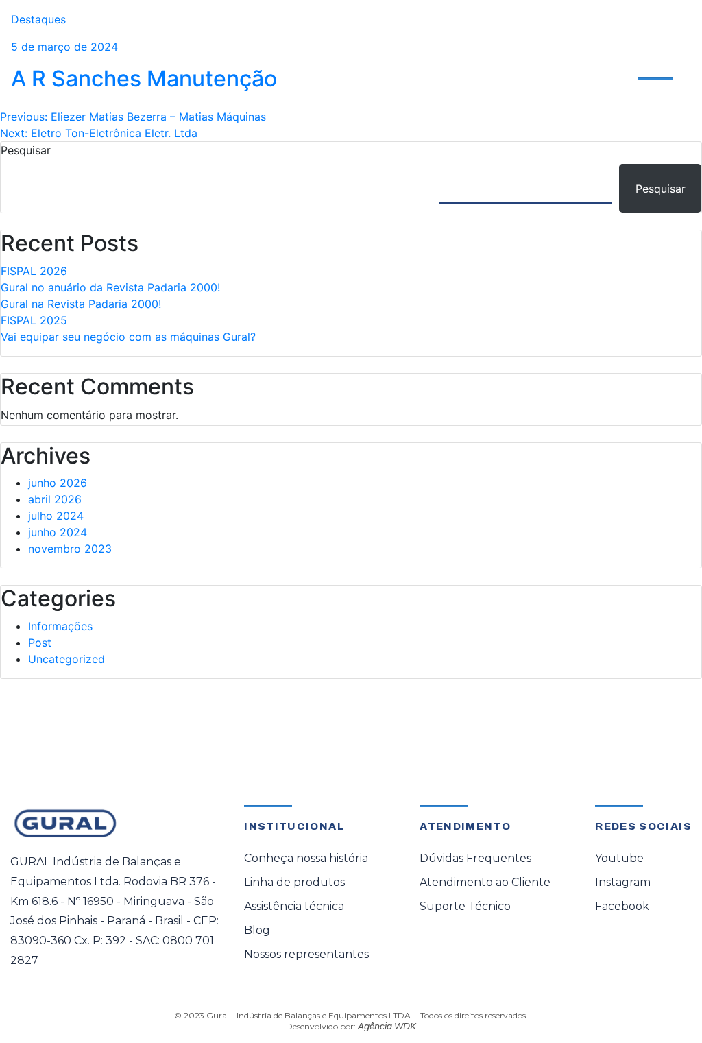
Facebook (622, 906)
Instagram (623, 882)
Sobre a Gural (512, 62)
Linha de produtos (294, 882)
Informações (60, 626)
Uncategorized (66, 659)
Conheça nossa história (306, 858)
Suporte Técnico (465, 906)
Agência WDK (387, 1026)
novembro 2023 (70, 548)
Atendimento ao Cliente (627, 53)
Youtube (619, 858)
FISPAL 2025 (34, 320)
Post (39, 642)
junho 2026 (57, 483)
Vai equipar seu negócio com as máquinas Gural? (128, 337)
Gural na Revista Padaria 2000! (81, 304)
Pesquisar (26, 150)
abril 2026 (55, 499)
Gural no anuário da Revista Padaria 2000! (110, 287)
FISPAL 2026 (34, 271)
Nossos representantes (306, 954)
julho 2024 (56, 516)
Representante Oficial (408, 62)
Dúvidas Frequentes (475, 858)
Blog (257, 930)
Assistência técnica (294, 906)
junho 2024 (57, 532)
